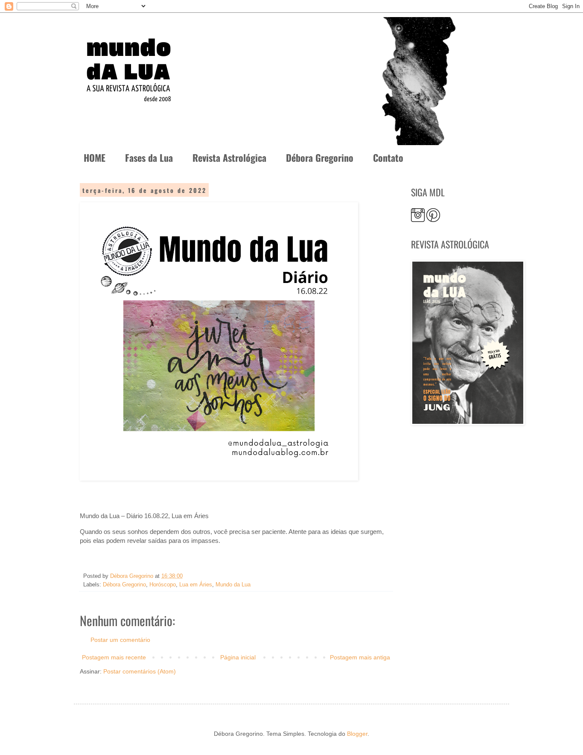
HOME (94, 157)
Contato (388, 157)
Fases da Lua (149, 157)
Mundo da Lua (233, 585)
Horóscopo (162, 585)
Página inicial (238, 657)
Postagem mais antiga (360, 657)
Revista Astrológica (229, 157)
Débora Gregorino (319, 157)
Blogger (357, 733)
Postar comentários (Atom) (139, 671)
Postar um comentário (120, 639)
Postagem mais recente (114, 657)
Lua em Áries (195, 585)
